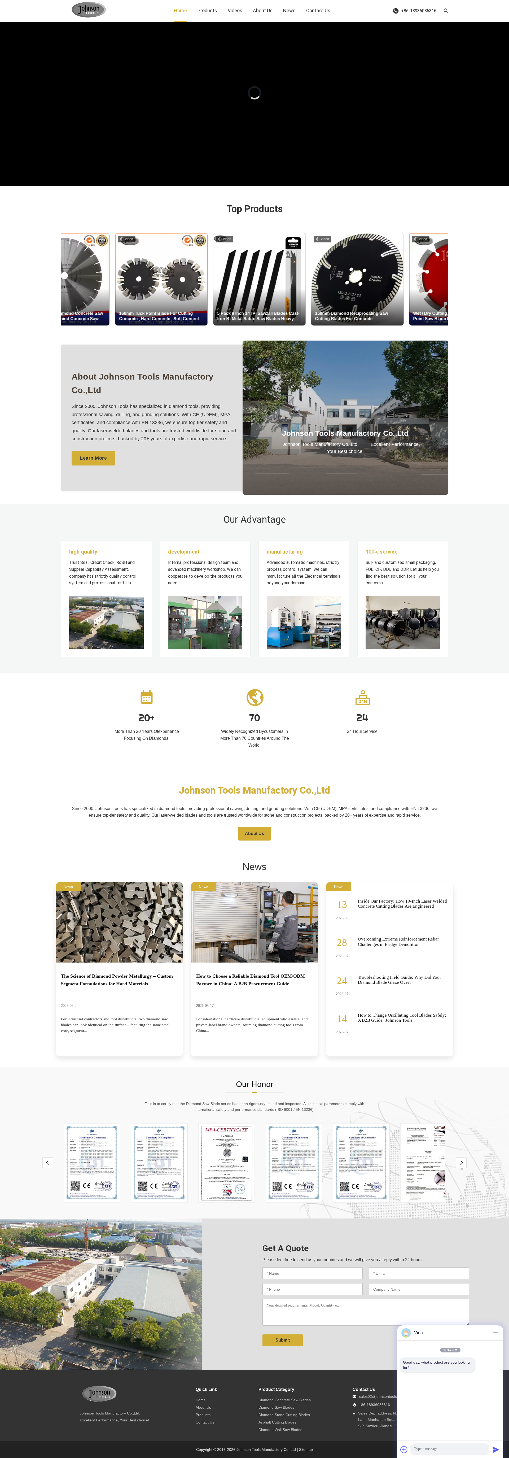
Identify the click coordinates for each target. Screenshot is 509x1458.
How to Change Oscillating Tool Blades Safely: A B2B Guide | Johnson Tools (402, 1018)
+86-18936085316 (374, 1405)
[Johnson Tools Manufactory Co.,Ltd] (89, 11)
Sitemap (306, 1449)
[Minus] (496, 1333)
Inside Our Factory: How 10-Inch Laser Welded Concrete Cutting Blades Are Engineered (402, 904)
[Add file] (404, 1449)
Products (207, 10)
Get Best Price (138, 319)
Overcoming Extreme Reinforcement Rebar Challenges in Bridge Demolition (398, 942)
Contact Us (318, 10)
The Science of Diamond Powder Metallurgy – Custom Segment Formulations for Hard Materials (117, 979)
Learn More (93, 458)
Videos (235, 10)
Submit (282, 1340)
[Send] (496, 1449)
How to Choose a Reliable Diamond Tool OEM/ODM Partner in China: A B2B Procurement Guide (250, 979)
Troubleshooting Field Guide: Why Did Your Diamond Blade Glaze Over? (399, 980)
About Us (263, 10)
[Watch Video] (345, 474)
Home (180, 10)
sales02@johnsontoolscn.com (384, 1396)
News (289, 10)
